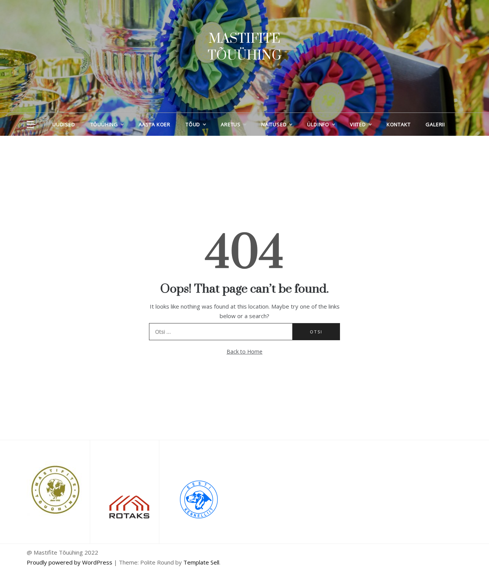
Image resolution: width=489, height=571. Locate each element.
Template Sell (201, 562)
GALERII (435, 124)
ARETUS (231, 124)
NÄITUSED (274, 124)
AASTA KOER (154, 124)
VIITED (358, 124)
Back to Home (244, 351)
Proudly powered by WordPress (70, 562)
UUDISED (63, 124)
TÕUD (193, 124)
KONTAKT (399, 124)
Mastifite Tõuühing (245, 47)
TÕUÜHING (104, 124)
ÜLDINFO (318, 124)
